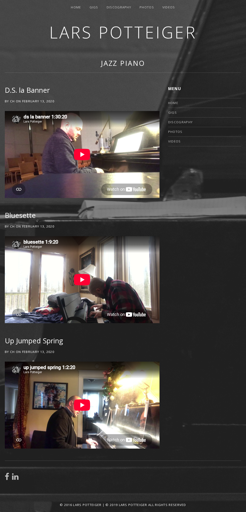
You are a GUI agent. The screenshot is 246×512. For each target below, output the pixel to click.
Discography (119, 7)
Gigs (94, 7)
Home (76, 7)
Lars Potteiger (123, 32)
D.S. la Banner (27, 90)
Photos (147, 7)
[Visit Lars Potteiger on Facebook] (7, 478)
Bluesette (20, 215)
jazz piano (123, 63)
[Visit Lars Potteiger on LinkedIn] (15, 478)
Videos (168, 7)
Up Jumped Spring (34, 340)
